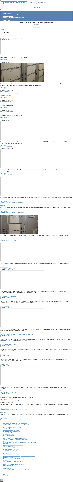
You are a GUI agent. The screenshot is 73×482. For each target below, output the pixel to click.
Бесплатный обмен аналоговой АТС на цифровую (13, 17)
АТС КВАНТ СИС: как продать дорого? (11, 430)
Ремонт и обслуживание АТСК (9, 457)
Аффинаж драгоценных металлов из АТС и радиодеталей (15, 423)
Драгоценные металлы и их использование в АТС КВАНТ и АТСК (16, 424)
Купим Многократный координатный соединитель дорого (15, 439)
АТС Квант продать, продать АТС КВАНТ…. (11, 458)
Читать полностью (4, 59)
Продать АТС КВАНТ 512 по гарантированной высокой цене (15, 438)
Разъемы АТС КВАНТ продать (9, 432)
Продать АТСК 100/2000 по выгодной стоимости (13, 445)
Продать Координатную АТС (9, 447)
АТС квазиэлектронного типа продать (11, 452)
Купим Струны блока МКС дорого (10, 441)
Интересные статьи (7, 20)
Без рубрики (5, 475)
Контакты (5, 18)
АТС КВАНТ (5, 460)
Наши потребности (7, 13)
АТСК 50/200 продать (7, 443)
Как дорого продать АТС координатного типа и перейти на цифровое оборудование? (21, 442)
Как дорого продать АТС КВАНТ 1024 (10, 449)
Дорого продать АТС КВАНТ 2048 (10, 450)
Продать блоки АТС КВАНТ (8, 435)
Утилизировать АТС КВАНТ (8, 434)
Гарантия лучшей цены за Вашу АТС (10, 14)
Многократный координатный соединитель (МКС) (13, 461)
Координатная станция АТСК (9, 454)
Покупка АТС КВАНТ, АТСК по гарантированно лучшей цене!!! (16, 469)
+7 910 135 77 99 (36, 7)
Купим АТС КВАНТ (6, 428)
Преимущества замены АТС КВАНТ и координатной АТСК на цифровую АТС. (19, 456)
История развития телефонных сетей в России (13, 426)
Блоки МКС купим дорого (8, 446)
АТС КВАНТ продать (7, 453)
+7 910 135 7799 (36, 24)
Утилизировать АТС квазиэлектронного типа (12, 427)
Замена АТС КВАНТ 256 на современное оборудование (14, 436)
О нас (4, 12)
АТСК (4, 474)
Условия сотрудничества (8, 16)
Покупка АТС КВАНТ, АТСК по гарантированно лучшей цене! (22, 3)
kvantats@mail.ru (36, 27)
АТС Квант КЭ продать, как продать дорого (12, 431)
